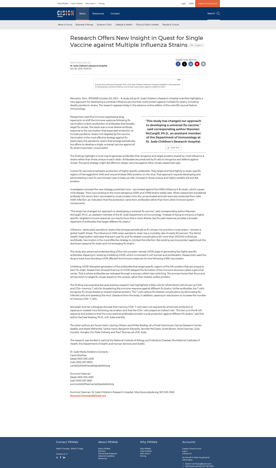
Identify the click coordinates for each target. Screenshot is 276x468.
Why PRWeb (62, 3)
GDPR (191, 3)
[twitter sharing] (184, 64)
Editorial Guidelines (106, 456)
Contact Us (61, 454)
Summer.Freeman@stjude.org (88, 404)
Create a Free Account (207, 3)
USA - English (196, 45)
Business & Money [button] (84, 24)
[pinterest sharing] (197, 64)
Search (211, 13)
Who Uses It (90, 3)
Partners (102, 451)
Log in (184, 451)
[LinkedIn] (64, 457)
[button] (138, 83)
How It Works (77, 3)
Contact (115, 13)
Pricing (101, 3)
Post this (175, 156)
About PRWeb (104, 449)
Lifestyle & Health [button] (123, 24)
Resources (98, 13)
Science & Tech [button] (104, 24)
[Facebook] (60, 457)
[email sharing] (203, 64)
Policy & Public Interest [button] (147, 24)
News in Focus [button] (65, 24)
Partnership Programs (107, 453)
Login (183, 3)
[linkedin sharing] (190, 64)
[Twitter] (57, 457)
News (82, 13)
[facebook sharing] (178, 64)
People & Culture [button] (170, 24)
